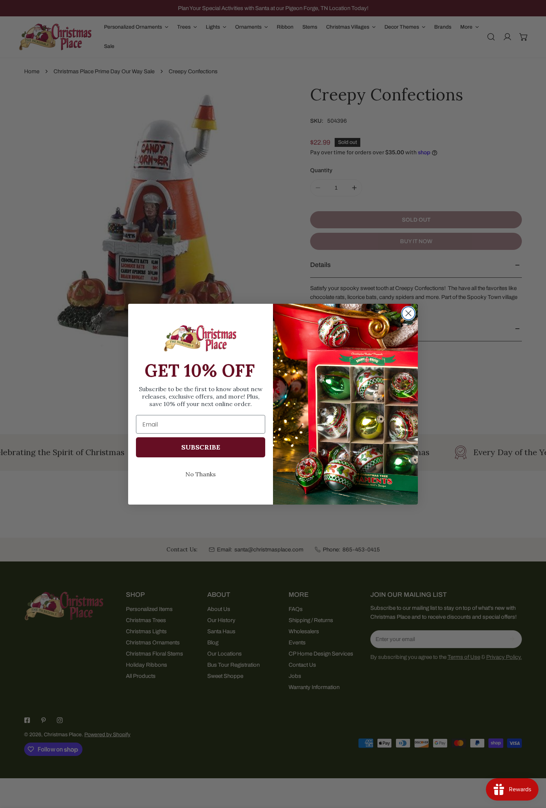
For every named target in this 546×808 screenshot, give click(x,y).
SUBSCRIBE (200, 447)
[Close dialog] (408, 313)
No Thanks (200, 474)
